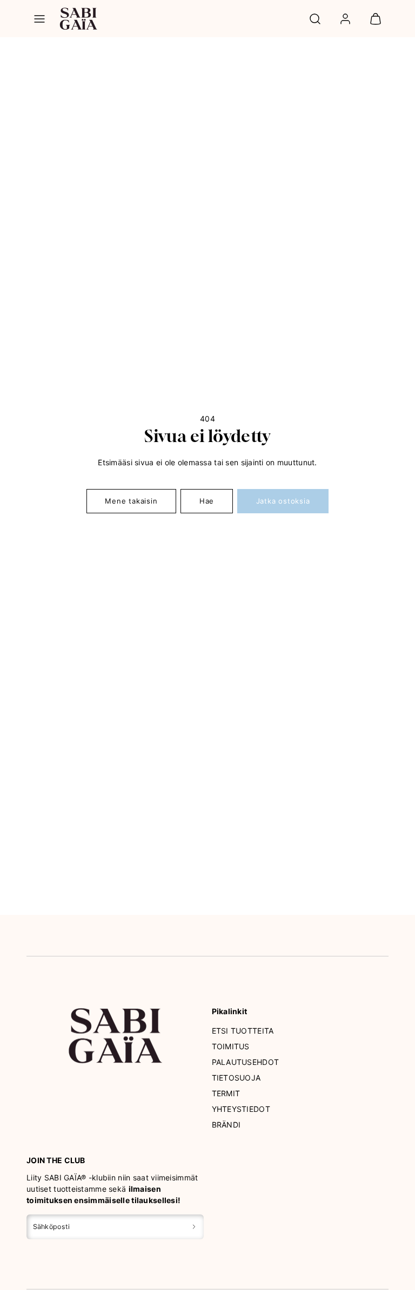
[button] (39, 19)
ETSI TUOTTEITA (243, 1030)
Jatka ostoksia (283, 501)
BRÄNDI (226, 1124)
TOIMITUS (231, 1046)
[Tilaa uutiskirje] (194, 1226)
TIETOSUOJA (236, 1077)
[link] (345, 19)
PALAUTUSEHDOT (245, 1062)
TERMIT (226, 1093)
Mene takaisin (131, 501)
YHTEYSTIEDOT (241, 1109)
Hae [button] (206, 501)
